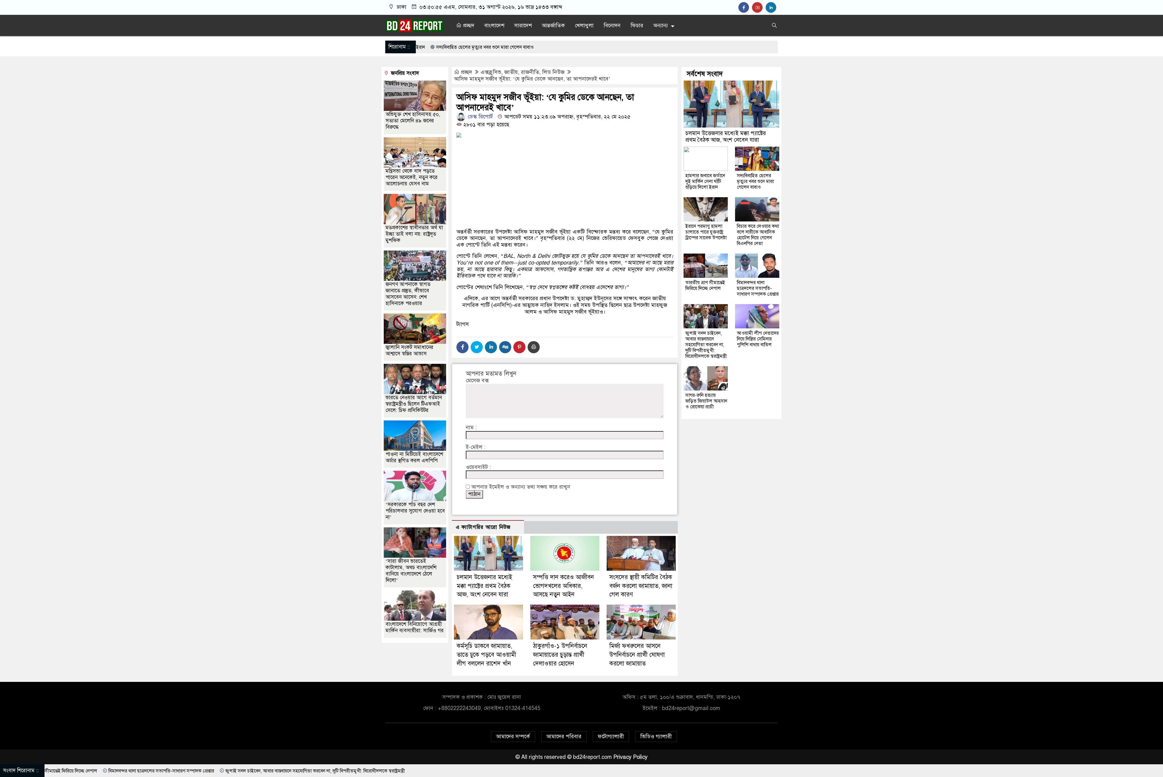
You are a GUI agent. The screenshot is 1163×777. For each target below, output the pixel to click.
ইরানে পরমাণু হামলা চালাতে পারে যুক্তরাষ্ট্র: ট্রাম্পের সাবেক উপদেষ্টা (706, 232)
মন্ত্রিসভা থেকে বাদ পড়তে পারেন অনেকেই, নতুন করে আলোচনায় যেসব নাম (412, 177)
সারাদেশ (523, 25)
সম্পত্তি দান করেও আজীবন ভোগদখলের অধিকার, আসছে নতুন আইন (563, 586)
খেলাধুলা (584, 25)
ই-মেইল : (475, 447)
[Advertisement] (564, 204)
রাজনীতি (530, 72)
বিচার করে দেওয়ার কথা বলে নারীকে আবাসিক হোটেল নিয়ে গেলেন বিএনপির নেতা (758, 235)
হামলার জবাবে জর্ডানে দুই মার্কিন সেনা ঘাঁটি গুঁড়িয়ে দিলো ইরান (705, 181)
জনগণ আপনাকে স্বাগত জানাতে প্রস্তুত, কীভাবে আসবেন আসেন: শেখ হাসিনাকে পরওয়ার (408, 294)
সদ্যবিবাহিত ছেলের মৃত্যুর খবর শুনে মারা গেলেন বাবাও (755, 181)
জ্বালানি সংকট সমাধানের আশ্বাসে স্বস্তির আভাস (409, 350)
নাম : (471, 427)
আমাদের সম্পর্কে (513, 736)
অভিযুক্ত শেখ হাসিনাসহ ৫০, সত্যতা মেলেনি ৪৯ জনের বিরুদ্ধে (413, 120)
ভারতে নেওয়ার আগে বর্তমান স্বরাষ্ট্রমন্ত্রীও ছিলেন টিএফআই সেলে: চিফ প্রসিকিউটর (414, 403)
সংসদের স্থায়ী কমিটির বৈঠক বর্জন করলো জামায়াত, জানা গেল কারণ (640, 586)
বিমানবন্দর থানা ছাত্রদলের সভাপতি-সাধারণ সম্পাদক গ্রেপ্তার (758, 288)
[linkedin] (772, 7)
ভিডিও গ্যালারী (656, 736)
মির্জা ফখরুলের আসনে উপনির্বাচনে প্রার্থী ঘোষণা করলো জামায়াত (637, 654)
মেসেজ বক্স (477, 380)
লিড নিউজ (553, 72)
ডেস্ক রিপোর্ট (479, 116)
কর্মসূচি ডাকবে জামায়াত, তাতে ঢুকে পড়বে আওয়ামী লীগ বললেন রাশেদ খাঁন (486, 654)
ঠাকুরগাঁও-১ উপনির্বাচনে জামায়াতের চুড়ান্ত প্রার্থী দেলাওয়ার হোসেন (560, 654)
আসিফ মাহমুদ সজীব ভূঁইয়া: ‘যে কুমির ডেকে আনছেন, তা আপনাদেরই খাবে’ (532, 78)
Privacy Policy (630, 757)
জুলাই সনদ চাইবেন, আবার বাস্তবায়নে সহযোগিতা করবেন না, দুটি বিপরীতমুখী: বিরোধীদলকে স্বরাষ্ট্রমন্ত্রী (706, 344)
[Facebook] (462, 347)
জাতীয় (511, 72)
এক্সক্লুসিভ (491, 72)
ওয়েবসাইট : (478, 467)
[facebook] (745, 7)
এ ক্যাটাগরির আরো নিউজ (483, 527)
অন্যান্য (660, 25)
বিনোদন (612, 25)
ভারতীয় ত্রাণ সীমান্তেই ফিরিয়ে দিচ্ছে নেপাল (705, 285)
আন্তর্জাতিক (553, 25)
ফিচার (637, 25)
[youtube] (759, 7)
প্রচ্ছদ (468, 25)
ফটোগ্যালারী (611, 736)
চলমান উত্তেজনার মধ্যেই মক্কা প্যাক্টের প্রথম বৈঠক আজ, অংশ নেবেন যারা (484, 586)
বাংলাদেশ (494, 25)
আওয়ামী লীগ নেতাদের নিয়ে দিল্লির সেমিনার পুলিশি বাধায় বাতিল (758, 339)
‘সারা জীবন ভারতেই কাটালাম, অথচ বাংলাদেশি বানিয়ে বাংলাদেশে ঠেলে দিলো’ (411, 570)
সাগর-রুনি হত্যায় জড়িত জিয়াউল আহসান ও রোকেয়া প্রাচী (706, 401)
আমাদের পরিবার (564, 736)
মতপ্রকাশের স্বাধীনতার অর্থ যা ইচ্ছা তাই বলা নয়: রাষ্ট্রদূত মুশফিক (414, 234)
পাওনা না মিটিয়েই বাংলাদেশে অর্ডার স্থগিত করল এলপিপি (414, 457)
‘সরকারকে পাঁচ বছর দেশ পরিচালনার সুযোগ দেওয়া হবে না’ (415, 510)
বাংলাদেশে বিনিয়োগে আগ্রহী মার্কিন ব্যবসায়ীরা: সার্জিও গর (415, 627)
